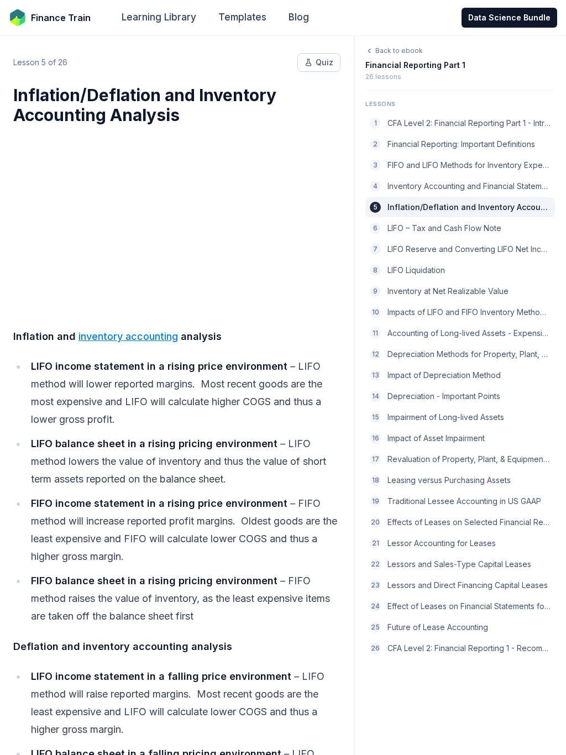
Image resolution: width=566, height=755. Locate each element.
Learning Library (159, 17)
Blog (299, 17)
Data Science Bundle (509, 17)
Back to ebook (399, 50)
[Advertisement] (176, 220)
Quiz (324, 62)
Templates (242, 17)
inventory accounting (128, 336)
